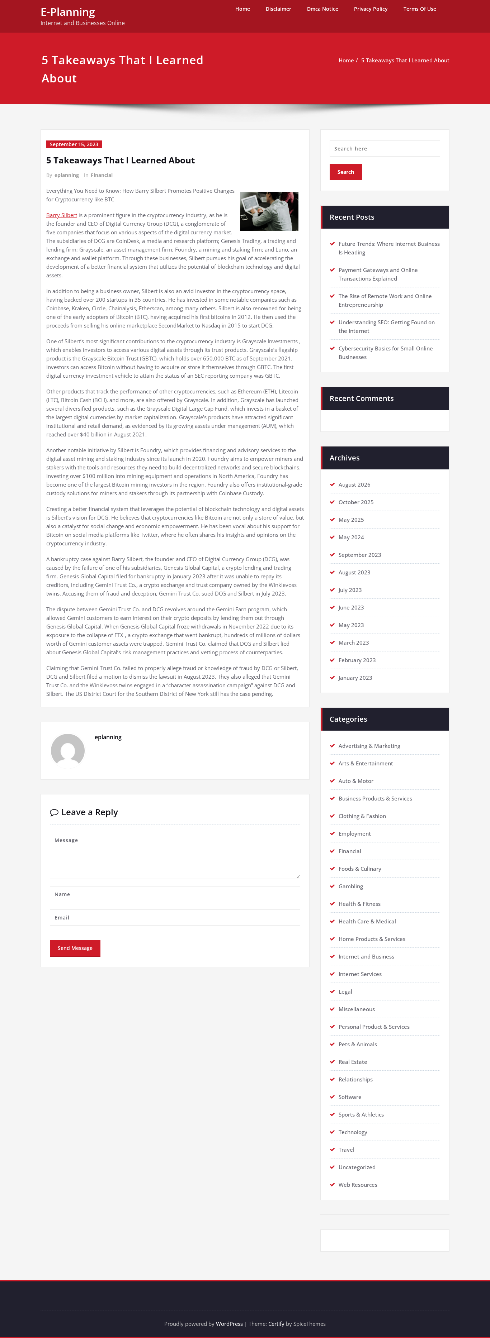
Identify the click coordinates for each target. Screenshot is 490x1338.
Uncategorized (357, 1167)
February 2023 (357, 660)
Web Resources (358, 1184)
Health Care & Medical (367, 921)
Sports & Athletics (361, 1114)
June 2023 (351, 607)
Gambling (351, 886)
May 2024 (351, 537)
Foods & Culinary (360, 868)
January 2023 (355, 677)
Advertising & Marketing (369, 745)
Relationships (356, 1079)
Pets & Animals (358, 1044)
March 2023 (354, 642)
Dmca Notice (322, 8)
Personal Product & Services (374, 1026)
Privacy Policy (371, 8)
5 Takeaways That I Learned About (405, 60)
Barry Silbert (61, 215)
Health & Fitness (360, 903)
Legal (345, 991)
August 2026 (355, 484)
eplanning (67, 175)
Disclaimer (278, 8)
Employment (355, 833)
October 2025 (356, 502)
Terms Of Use (420, 8)
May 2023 (351, 625)
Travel (346, 1149)
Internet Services (360, 974)
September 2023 (360, 554)
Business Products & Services (375, 798)
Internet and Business (366, 956)
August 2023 (355, 572)
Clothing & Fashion (362, 815)
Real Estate (353, 1061)
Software (350, 1096)
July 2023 (350, 589)
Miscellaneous (357, 1009)
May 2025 (351, 519)
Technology (353, 1132)
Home (242, 8)
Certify (276, 1323)
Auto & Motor (356, 780)
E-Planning (68, 11)
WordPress (229, 1323)
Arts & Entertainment (366, 763)
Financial (102, 175)
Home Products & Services (372, 938)
